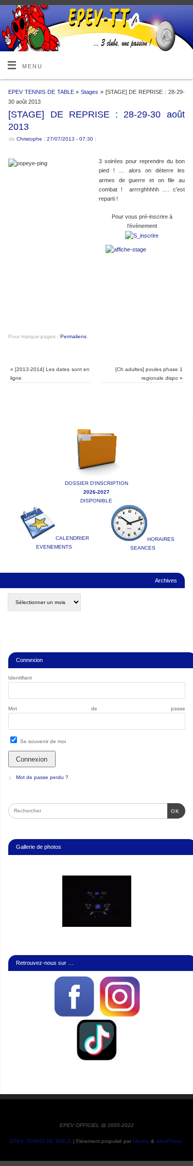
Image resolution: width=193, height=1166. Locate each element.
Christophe (29, 139)
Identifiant (20, 678)
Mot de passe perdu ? (42, 777)
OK (173, 811)
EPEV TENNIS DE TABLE (41, 92)
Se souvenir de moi (42, 741)
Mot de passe (96, 708)
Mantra (141, 1141)
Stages (89, 92)
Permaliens (73, 336)
